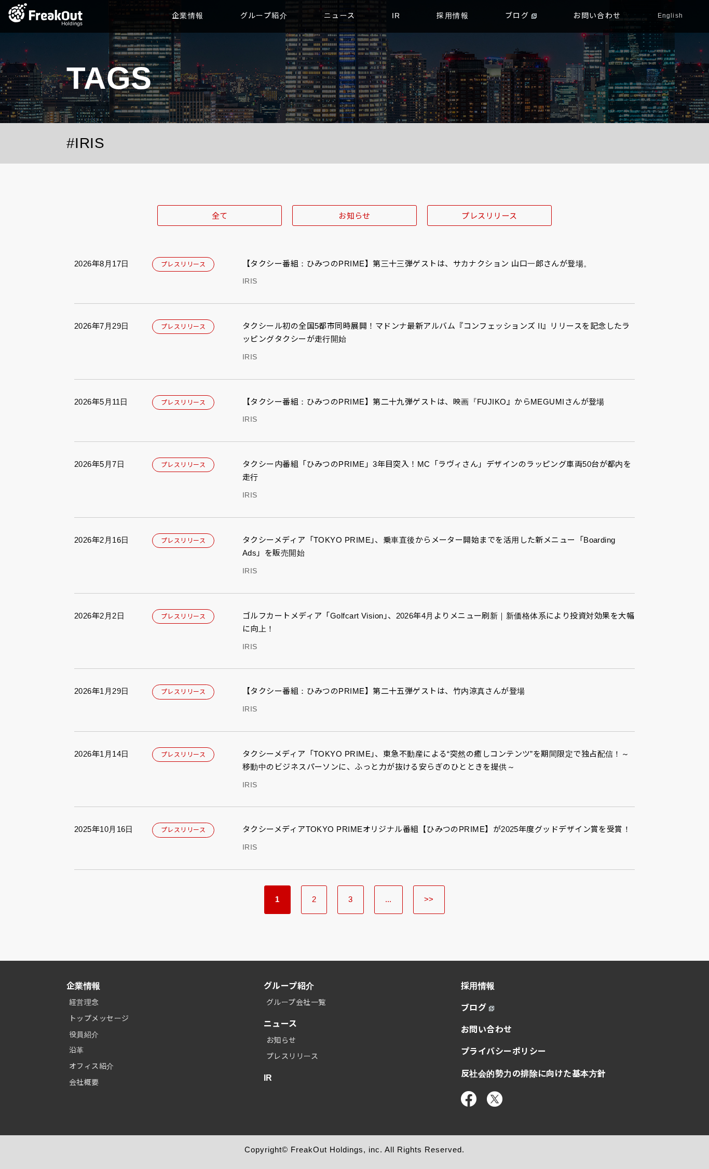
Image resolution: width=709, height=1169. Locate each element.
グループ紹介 (264, 15)
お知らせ (354, 215)
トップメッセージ (99, 1018)
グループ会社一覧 (296, 1002)
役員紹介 (84, 1034)
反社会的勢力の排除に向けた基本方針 (533, 1073)
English (670, 15)
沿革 (76, 1050)
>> (429, 899)
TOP (45, 16)
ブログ (517, 15)
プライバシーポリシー (504, 1051)
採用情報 (453, 15)
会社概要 (84, 1082)
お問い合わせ (597, 15)
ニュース (340, 15)
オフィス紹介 (91, 1066)
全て (220, 215)
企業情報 (188, 15)
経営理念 (84, 1002)
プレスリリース (489, 215)
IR (396, 15)
